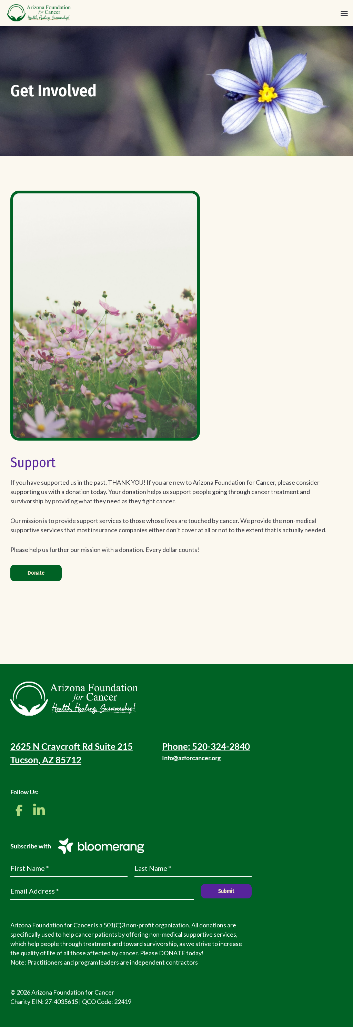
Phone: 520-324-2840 (206, 746)
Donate (36, 573)
